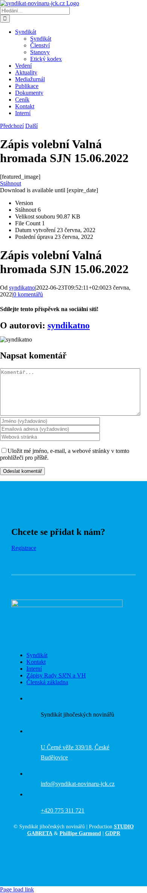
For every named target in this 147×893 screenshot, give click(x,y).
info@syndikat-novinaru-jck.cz (78, 784)
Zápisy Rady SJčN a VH (56, 675)
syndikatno (22, 287)
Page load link (17, 889)
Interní (34, 668)
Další (31, 126)
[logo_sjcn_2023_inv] (66, 605)
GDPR (112, 833)
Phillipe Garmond (80, 833)
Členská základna (47, 682)
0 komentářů (28, 294)
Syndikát (36, 655)
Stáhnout (10, 183)
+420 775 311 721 (62, 810)
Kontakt (36, 662)
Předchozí (12, 126)
